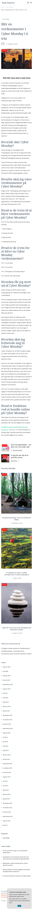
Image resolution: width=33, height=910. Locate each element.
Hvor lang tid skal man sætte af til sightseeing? (17, 876)
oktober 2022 (7, 812)
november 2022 (7, 807)
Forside (3, 900)
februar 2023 (6, 794)
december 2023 (7, 763)
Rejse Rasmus (8, 2)
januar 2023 (6, 798)
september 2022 (8, 816)
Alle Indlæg (5, 19)
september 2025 (8, 684)
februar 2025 (6, 706)
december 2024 (7, 715)
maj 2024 (5, 746)
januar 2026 (6, 680)
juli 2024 (5, 737)
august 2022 (6, 820)
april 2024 (6, 750)
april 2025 (6, 702)
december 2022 (7, 803)
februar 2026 (6, 675)
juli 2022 (5, 825)
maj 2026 (5, 671)
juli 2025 (5, 693)
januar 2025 (6, 711)
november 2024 (7, 719)
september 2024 (8, 728)
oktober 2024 (7, 724)
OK (19, 905)
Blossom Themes (6, 895)
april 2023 (6, 790)
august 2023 (6, 777)
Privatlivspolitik (6, 897)
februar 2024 (6, 755)
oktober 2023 (7, 772)
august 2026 (6, 667)
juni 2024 (5, 741)
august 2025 (6, 689)
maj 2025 (5, 697)
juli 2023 (5, 781)
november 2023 (7, 768)
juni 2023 (5, 785)
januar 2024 (6, 759)
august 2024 (6, 733)
